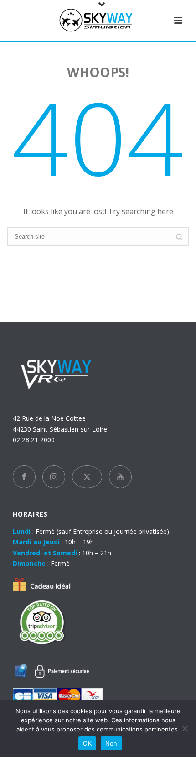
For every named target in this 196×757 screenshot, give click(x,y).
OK (87, 743)
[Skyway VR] (98, 20)
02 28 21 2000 (34, 439)
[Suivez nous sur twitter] (87, 476)
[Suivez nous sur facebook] (24, 476)
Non (111, 743)
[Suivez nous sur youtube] (120, 476)
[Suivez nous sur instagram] (53, 476)
